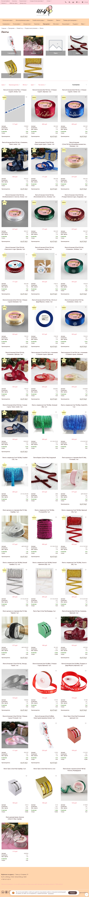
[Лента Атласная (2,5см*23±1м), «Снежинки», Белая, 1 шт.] (44, 266)
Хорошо (72, 892)
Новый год (20, 28)
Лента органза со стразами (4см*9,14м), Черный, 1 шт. (15, 612)
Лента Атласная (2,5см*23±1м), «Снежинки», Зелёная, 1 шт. (74, 248)
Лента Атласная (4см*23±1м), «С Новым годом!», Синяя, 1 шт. (74, 90)
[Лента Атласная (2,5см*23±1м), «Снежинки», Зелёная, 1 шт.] (74, 266)
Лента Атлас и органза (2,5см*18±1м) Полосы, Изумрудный (74, 769)
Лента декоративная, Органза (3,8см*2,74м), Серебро (15, 818)
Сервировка (6, 24)
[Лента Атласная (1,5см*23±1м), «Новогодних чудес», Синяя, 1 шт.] (44, 161)
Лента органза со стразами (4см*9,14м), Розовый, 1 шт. (74, 458)
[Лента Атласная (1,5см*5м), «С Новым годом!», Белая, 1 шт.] (15, 108)
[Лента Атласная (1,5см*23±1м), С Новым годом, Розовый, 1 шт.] (15, 735)
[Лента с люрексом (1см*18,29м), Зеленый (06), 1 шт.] (44, 423)
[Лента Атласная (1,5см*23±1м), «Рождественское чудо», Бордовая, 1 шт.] (74, 213)
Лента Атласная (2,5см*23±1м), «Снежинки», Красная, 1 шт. (14, 353)
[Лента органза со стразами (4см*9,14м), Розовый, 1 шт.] (74, 476)
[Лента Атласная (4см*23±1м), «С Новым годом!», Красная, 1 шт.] (44, 108)
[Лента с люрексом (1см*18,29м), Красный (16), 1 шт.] (74, 529)
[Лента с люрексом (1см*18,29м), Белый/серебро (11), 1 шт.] (15, 581)
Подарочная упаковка (31, 28)
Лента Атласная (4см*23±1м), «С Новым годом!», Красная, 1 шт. (44, 90)
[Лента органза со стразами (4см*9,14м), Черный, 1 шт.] (15, 630)
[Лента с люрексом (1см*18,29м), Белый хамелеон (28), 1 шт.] (44, 581)
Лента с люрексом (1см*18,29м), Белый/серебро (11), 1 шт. (15, 563)
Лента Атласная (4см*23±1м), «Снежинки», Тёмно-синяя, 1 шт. (15, 143)
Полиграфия (16, 24)
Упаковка (50, 20)
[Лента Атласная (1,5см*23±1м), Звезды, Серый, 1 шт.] (15, 682)
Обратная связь (13, 3)
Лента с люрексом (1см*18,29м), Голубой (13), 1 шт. (14, 458)
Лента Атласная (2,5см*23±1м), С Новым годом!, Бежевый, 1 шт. (15, 300)
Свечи (58, 20)
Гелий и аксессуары (38, 20)
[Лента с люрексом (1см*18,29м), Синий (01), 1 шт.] (74, 423)
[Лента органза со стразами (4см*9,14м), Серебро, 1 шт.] (15, 529)
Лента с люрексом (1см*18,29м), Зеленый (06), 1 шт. (44, 406)
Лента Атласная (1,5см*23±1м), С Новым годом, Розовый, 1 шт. (15, 717)
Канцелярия (65, 24)
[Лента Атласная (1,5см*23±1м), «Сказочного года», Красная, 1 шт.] (15, 266)
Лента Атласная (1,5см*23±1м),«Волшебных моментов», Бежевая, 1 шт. (74, 144)
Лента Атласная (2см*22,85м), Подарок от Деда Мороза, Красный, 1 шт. (74, 664)
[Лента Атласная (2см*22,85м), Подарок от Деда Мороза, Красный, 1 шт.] (74, 682)
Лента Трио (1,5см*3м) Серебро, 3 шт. (14, 768)
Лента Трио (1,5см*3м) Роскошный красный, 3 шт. (74, 717)
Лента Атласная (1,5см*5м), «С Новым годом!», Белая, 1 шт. (14, 90)
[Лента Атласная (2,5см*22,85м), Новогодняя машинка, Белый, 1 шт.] (44, 735)
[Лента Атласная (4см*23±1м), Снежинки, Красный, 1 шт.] (74, 630)
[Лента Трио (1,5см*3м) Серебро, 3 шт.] (15, 787)
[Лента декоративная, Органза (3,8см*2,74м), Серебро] (15, 836)
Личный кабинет (5, 1)
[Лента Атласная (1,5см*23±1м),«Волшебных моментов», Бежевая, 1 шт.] (74, 161)
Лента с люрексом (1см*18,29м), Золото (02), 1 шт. (74, 563)
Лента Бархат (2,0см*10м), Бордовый (44, 457)
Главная (4, 28)
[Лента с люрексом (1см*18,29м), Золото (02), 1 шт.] (74, 581)
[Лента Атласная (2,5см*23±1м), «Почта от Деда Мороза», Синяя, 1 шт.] (44, 318)
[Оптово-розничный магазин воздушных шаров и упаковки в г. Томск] (44, 10)
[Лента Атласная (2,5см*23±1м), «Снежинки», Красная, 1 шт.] (15, 371)
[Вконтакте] (2, 892)
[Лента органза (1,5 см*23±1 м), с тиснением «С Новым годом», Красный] (44, 371)
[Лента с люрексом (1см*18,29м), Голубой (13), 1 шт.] (15, 476)
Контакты (14, 1)
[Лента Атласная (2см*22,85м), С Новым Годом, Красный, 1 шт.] (44, 682)
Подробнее (51, 893)
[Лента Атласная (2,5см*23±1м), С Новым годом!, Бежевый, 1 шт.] (15, 318)
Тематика (36, 24)
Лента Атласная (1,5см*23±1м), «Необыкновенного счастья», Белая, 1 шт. (15, 196)
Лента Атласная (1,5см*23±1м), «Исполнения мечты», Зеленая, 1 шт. (44, 196)
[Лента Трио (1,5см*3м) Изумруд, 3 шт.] (44, 630)
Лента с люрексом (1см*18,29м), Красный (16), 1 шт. (74, 511)
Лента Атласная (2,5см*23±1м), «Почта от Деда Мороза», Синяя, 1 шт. (44, 300)
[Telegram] (6, 892)
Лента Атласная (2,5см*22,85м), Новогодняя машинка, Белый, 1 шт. (44, 717)
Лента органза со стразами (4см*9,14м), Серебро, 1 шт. (15, 511)
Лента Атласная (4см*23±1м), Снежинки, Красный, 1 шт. (74, 612)
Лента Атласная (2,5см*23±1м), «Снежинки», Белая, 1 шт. (44, 248)
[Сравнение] (73, 2)
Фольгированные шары (22, 20)
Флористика (26, 24)
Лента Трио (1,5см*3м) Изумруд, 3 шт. (44, 611)
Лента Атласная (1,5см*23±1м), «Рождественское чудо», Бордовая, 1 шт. (74, 196)
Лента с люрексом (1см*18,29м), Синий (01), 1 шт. (74, 406)
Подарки (75, 24)
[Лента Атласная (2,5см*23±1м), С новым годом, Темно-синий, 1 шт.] (15, 423)
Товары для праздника (69, 20)
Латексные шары (7, 20)
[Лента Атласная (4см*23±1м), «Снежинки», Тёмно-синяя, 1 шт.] (15, 161)
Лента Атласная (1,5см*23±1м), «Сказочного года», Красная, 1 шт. (14, 248)
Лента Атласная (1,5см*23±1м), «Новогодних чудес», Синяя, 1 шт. (44, 143)
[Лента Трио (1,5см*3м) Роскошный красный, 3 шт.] (74, 735)
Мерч (82, 24)
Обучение (56, 24)
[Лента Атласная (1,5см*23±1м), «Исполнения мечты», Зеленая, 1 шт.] (44, 213)
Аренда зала (23, 3)
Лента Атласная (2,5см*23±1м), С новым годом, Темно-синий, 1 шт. (15, 406)
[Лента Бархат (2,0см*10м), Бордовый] (44, 476)
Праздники (46, 24)
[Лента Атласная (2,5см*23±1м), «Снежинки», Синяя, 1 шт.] (74, 318)
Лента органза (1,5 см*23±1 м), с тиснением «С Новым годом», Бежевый (74, 353)
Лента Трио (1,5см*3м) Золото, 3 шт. (44, 768)
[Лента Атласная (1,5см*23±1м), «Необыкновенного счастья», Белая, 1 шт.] (15, 213)
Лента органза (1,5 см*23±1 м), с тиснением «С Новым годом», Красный (44, 353)
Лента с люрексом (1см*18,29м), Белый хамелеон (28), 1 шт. (44, 563)
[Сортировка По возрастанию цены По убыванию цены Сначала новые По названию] (79, 84)
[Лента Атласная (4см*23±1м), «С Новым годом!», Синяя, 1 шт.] (74, 108)
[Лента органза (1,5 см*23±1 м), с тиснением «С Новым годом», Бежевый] (74, 371)
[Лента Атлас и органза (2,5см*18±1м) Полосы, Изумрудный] (74, 787)
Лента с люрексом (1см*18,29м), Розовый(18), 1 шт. (44, 511)
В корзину (15, 120)
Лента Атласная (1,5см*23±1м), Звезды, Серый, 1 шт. (15, 664)
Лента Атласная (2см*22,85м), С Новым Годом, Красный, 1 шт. (44, 664)
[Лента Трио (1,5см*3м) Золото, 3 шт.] (44, 787)
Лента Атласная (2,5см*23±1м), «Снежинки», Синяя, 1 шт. (74, 300)
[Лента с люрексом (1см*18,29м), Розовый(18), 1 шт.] (44, 529)
